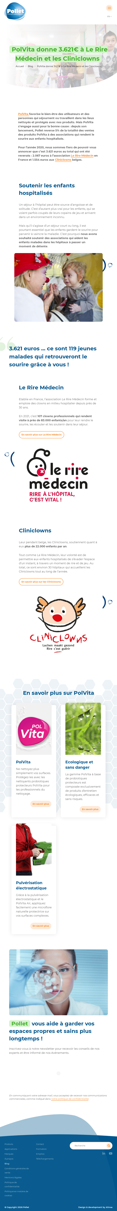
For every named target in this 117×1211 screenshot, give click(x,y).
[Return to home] (18, 11)
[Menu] (109, 8)
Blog (30, 66)
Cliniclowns (63, 159)
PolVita (23, 114)
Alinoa (109, 1207)
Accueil (20, 66)
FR (108, 16)
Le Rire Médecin (82, 155)
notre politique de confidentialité (69, 1098)
